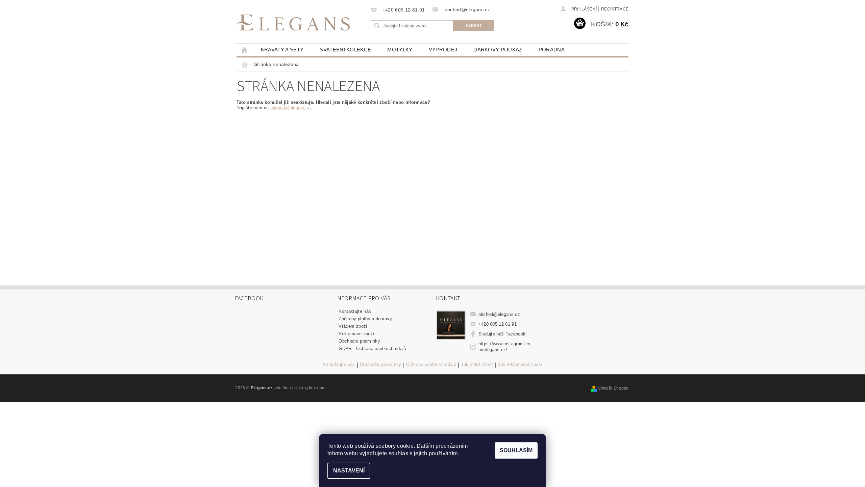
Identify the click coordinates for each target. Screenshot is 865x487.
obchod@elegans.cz (291, 107)
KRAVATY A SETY (282, 49)
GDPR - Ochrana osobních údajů (372, 348)
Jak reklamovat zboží (520, 364)
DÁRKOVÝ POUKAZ (497, 49)
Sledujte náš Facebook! (502, 334)
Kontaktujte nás (355, 311)
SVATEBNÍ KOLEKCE (345, 49)
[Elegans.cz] (293, 22)
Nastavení (349, 470)
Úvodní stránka (245, 49)
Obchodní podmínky (359, 341)
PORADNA (552, 49)
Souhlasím (516, 450)
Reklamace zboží (356, 333)
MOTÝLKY (399, 49)
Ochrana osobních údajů (431, 364)
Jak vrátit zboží (477, 364)
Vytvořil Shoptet (613, 388)
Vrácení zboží (353, 326)
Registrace (614, 9)
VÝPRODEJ (443, 49)
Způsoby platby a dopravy (365, 318)
